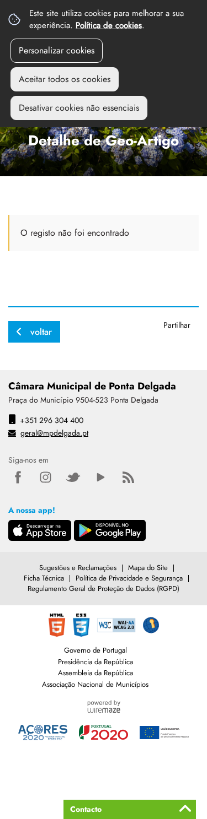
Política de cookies (109, 25)
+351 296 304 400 (51, 420)
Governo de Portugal (95, 650)
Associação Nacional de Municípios (95, 684)
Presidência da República (95, 662)
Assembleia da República (95, 673)
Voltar (41, 332)
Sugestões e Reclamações (77, 567)
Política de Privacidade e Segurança (129, 578)
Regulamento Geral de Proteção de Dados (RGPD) (103, 588)
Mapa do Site (148, 567)
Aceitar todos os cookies (64, 79)
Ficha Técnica (44, 578)
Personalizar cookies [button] (56, 50)
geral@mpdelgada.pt (54, 432)
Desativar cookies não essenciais (79, 107)
